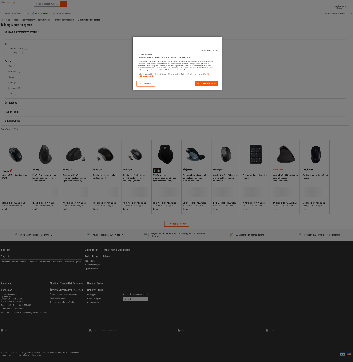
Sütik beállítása (145, 83)
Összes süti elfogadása (206, 83)
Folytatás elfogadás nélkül (209, 50)
